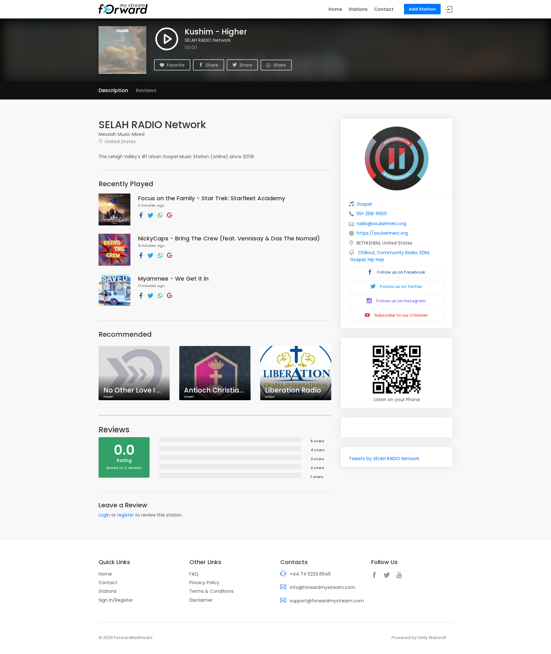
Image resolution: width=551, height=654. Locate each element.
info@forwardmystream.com (322, 587)
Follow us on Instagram (400, 301)
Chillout (366, 252)
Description (113, 90)
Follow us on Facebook (400, 272)
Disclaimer (201, 600)
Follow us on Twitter (400, 286)
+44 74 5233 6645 (310, 574)
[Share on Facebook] (141, 215)
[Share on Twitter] (150, 215)
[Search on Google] (169, 215)
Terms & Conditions (211, 591)
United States (120, 141)
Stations (358, 9)
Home (335, 9)
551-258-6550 (371, 213)
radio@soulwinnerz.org (381, 223)
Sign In (448, 9)
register (125, 515)
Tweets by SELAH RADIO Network (384, 458)
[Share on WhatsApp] (160, 215)
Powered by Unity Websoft (419, 638)
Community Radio (397, 252)
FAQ (193, 574)
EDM (424, 252)
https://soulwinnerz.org (382, 233)
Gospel (364, 204)
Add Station (422, 9)
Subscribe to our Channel (400, 315)
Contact (383, 9)
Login (104, 515)
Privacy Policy (204, 582)
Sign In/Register (116, 600)
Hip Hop (376, 259)
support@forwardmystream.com (327, 601)
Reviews (146, 90)
